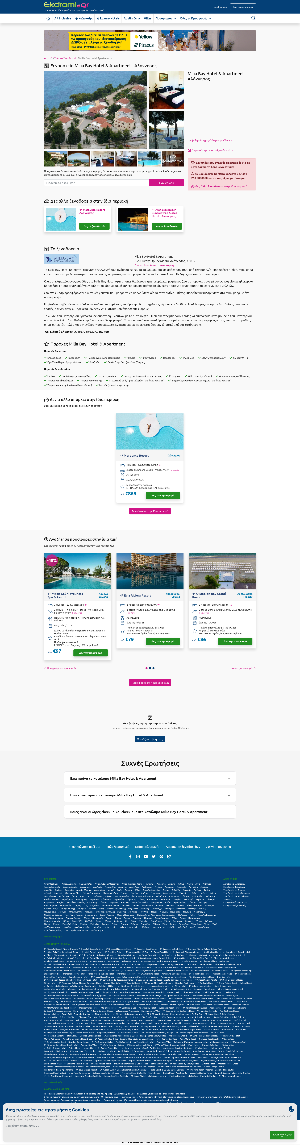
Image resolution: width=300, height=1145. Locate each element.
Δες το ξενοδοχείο (94, 226)
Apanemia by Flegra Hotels (173, 976)
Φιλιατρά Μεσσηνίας (129, 927)
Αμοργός (122, 886)
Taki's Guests (154, 1072)
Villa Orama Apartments (173, 1017)
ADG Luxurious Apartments (83, 986)
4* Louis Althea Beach (101, 1063)
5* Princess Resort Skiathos (74, 1001)
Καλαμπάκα (197, 896)
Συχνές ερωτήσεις (218, 846)
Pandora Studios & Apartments (58, 1069)
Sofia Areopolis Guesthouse (106, 1072)
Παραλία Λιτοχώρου (53, 918)
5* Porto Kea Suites (85, 1023)
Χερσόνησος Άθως (52, 930)
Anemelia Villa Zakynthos (186, 1060)
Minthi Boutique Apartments (57, 998)
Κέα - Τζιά (188, 899)
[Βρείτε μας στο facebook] (130, 856)
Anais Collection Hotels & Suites (229, 1017)
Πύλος (99, 921)
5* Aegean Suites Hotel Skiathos (226, 1057)
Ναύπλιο (187, 911)
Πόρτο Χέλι (77, 921)
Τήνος (207, 924)
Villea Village (228, 1038)
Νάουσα (164, 911)
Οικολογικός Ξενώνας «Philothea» (208, 995)
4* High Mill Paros (243, 973)
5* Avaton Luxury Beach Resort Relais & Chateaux (123, 1069)
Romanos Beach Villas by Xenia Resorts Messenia (67, 1072)
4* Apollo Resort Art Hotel (176, 995)
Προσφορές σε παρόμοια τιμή (150, 682)
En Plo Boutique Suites (102, 1041)
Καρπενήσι (119, 899)
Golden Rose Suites (191, 992)
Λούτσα (92, 908)
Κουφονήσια (156, 902)
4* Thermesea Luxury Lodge (172, 1026)
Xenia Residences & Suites (159, 1051)
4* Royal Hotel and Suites (195, 1007)
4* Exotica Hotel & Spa (173, 955)
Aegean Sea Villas (89, 1044)
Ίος (89, 896)
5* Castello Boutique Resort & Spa (158, 1029)
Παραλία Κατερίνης (207, 914)
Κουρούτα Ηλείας (140, 902)
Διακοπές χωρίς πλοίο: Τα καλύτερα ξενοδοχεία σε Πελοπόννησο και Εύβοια (149, 1093)
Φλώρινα (146, 927)
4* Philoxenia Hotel (200, 970)
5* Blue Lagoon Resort (230, 1076)
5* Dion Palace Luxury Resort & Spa (154, 958)
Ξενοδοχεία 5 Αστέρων (234, 883)
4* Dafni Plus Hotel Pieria (56, 1060)
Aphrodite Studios (240, 1004)
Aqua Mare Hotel (188, 1038)
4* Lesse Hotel (127, 967)
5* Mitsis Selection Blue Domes (59, 1026)
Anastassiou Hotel (147, 1007)
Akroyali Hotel (90, 979)
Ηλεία (193, 893)
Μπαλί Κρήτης (75, 911)
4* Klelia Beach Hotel (54, 961)
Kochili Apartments (212, 992)
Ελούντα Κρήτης (110, 893)
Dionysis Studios (109, 992)
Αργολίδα (193, 886)
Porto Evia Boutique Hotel (173, 973)
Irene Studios (206, 964)
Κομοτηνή (92, 902)
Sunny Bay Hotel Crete (119, 1004)
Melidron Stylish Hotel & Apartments (148, 1076)
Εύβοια (144, 893)
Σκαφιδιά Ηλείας (70, 924)
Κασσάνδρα (152, 899)
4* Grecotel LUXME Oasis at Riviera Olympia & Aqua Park (135, 970)
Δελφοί (47, 893)
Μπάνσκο (89, 911)
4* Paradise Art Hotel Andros (91, 970)
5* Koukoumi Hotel (241, 1026)
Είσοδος (222, 6)
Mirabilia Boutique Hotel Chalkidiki (150, 998)
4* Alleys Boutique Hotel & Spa (183, 1076)
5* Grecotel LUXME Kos (171, 948)
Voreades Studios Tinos (201, 1072)
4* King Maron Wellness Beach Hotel (89, 1004)
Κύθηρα (192, 902)
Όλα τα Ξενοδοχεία (66, 58)
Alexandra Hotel (108, 1007)
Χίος (66, 930)
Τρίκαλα (67, 927)
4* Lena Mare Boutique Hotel (204, 1035)
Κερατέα (200, 899)
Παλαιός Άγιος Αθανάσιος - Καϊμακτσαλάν (156, 914)
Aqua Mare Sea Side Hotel (221, 1001)
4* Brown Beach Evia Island (57, 967)
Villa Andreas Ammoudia (127, 1010)
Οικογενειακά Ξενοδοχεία (235, 902)
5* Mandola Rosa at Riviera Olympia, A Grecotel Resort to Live (73, 948)
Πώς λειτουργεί (118, 846)
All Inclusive (62, 18)
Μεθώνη (145, 908)
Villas (148, 18)
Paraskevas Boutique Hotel (126, 1029)
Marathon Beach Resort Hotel (199, 998)
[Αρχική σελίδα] (48, 18)
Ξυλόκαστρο (91, 914)
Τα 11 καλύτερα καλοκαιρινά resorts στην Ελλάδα (200, 1102)
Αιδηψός (207, 883)
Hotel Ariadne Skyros (148, 1054)
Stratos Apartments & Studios (111, 1023)
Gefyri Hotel (240, 1020)
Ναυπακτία (175, 911)
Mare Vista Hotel (144, 967)
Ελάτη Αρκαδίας (72, 893)
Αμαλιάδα (97, 886)
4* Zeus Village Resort (86, 1069)
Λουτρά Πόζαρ (51, 908)
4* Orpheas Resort (85, 1057)
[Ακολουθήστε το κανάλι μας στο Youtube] (146, 856)
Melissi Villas (228, 1044)
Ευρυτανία (155, 893)
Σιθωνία (208, 921)
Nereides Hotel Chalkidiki (134, 1072)
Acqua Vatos (215, 1007)
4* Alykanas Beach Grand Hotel (182, 964)
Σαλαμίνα (143, 921)
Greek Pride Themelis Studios (76, 1014)
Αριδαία (204, 886)
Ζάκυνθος (183, 893)
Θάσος (213, 893)
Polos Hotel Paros (226, 1023)
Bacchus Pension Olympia (172, 1004)
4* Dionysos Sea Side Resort (83, 1054)
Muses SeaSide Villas (222, 973)
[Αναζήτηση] (253, 18)
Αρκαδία (48, 890)
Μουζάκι (62, 911)
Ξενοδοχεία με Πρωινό (234, 890)
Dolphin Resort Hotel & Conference (131, 1063)
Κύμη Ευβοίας (50, 905)
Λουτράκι (81, 908)
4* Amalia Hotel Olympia (102, 976)
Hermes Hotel (243, 1023)
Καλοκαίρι (85, 18)
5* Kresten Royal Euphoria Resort (192, 1032)
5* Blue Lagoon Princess (222, 958)
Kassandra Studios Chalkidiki (88, 1076)
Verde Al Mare (164, 1020)
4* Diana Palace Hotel (226, 982)
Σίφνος (56, 924)
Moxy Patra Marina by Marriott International (137, 976)
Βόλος (137, 890)
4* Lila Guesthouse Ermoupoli (58, 1076)
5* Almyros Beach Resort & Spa (59, 1032)
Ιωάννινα (98, 896)
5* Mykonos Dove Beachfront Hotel (61, 1044)
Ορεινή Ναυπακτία (125, 914)
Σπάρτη (124, 924)
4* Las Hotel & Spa (127, 1007)
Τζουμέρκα (196, 924)
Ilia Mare (72, 1017)
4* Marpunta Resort (125, 973)
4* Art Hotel (193, 1044)
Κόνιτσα (103, 902)
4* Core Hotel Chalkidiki (153, 1001)
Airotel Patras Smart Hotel (230, 989)
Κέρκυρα (211, 899)
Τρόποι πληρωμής (147, 846)
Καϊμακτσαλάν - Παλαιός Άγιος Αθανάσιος (134, 896)
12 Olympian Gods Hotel (192, 967)
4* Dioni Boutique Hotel (231, 979)
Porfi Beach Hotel (105, 1057)
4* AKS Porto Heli (76, 958)
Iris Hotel (72, 989)
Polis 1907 (203, 1057)
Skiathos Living (51, 1001)
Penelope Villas (164, 1041)
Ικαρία (82, 896)
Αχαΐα (119, 890)
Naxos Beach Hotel (85, 1032)
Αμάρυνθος (110, 886)
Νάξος (154, 911)
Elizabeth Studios (52, 973)
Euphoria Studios (208, 1076)
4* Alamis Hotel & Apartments (127, 1014)
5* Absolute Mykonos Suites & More (61, 995)
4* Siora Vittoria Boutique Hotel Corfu (150, 989)
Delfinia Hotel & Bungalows (131, 1051)
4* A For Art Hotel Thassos (121, 995)
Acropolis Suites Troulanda (186, 1020)
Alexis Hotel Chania (178, 1035)
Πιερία (183, 918)
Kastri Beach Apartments (175, 1072)
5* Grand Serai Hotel (160, 952)
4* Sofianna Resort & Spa (76, 1063)
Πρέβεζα (89, 921)
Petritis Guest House (229, 1010)
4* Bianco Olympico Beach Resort (60, 955)
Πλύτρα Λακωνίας (52, 921)
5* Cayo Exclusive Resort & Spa (58, 1023)
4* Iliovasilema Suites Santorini (93, 989)
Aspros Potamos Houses (140, 1060)
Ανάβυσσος (147, 886)
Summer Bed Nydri (163, 1060)
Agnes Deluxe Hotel (121, 1017)
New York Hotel (162, 1023)
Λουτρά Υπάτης (67, 908)
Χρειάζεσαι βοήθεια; (150, 739)
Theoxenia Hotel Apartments (229, 964)
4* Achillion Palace (181, 1023)
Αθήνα (181, 883)
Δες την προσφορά (162, 495)
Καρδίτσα (94, 899)
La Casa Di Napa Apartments (57, 1010)
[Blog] (169, 856)
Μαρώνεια (133, 908)
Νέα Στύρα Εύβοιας (53, 914)
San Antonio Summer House (100, 1010)
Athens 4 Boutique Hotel (199, 1017)
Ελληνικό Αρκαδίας (91, 893)
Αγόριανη (161, 883)
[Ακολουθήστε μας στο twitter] (153, 856)
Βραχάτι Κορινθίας (151, 890)
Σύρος (173, 924)
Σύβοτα (156, 924)
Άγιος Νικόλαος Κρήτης (132, 883)
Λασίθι (136, 905)
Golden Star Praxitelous (55, 976)
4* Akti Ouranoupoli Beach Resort (60, 1007)
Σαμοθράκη (156, 921)
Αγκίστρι (150, 883)
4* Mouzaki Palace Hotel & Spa (104, 964)
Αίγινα (190, 883)
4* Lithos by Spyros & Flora (139, 1044)
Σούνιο (115, 924)
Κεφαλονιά (49, 902)
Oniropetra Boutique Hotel (149, 979)
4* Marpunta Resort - (92, 211)
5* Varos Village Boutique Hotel (170, 1044)
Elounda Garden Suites (90, 1035)
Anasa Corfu (228, 1029)
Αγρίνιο (171, 883)
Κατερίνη (177, 899)
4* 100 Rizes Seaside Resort (131, 986)
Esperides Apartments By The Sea (186, 1014)
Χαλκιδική (182, 927)
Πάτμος (117, 918)
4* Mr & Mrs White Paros (156, 1014)
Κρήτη (168, 902)
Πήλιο (174, 918)
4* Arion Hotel (181, 958)
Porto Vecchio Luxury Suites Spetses (167, 1069)
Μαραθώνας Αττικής (116, 908)
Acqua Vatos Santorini (153, 992)
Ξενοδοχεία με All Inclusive (236, 896)
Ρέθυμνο (118, 921)
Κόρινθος (114, 902)
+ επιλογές (174, 470)
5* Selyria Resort (189, 961)
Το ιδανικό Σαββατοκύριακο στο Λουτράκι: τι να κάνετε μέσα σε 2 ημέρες (78, 1093)
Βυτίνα (166, 890)
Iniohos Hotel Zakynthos (55, 1051)
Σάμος (167, 921)
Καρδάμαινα (67, 899)
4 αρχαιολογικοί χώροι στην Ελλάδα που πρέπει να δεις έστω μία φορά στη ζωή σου (83, 1102)
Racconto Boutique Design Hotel (105, 1001)
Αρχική (48, 58)
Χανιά (192, 927)
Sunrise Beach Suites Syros (230, 1051)
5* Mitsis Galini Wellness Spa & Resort (62, 952)
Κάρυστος (131, 899)
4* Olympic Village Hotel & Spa (214, 961)
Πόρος (66, 921)
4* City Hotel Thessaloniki (56, 992)
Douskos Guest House (78, 1041)
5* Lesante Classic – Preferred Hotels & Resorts (138, 1057)
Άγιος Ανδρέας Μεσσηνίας (107, 883)
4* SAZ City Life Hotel (148, 973)
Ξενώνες (227, 899)
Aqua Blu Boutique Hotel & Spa (77, 1038)
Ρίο (126, 921)
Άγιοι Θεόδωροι (51, 883)
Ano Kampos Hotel (53, 1020)
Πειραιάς (148, 918)
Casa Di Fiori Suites (151, 1048)
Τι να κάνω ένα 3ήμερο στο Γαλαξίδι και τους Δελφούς (222, 1096)
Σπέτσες (134, 924)
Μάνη (101, 908)
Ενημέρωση (166, 182)
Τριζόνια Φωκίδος (52, 927)
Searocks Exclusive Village (149, 995)
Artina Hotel (172, 1001)
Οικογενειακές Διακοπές (234, 905)
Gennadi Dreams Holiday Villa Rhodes (232, 1072)
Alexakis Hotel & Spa (91, 1020)
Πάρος (109, 918)
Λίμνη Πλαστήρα (194, 905)
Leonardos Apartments (158, 986)
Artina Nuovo (50, 1029)
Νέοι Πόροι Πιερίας (73, 914)
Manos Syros (232, 995)
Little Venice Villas (52, 1063)
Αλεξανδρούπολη (52, 886)
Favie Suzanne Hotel (78, 976)
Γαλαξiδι (176, 890)
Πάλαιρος (182, 914)
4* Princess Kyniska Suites (145, 1004)
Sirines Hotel (50, 982)
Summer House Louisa (113, 1020)
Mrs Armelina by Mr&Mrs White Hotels (117, 1054)
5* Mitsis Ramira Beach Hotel (215, 1026)
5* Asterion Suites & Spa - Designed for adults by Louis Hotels (124, 1038)
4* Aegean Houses (131, 1048)
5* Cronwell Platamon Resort (187, 952)
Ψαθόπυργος (97, 930)
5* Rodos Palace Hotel (199, 973)
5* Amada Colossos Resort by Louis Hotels (64, 1066)
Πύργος (108, 921)
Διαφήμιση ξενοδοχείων (183, 846)
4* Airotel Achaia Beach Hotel (230, 955)
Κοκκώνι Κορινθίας (76, 902)
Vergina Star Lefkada (207, 1010)
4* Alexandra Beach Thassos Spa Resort (92, 998)
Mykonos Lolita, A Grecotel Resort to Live (220, 1060)
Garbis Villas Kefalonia (54, 989)
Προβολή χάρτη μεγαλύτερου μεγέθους (209, 140)
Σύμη (164, 924)
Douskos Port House (184, 982)
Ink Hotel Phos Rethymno (98, 1066)
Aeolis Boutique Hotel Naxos (177, 979)
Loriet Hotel (241, 1001)
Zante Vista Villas (159, 1063)
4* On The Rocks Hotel (171, 1054)
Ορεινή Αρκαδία (106, 914)
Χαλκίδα (171, 927)
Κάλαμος (185, 896)
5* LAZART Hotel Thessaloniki (141, 1020)
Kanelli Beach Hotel (78, 964)
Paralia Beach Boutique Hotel (85, 992)
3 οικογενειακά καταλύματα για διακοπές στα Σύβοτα (149, 1102)
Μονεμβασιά (50, 911)
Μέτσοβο (192, 908)
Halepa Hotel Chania (220, 1048)
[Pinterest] (161, 856)
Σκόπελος (94, 924)
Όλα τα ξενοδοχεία (53, 1082)
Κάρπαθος (106, 899)
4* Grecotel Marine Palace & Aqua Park (203, 948)
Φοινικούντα (159, 927)
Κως (86, 905)
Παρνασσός (97, 918)
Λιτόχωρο (209, 905)
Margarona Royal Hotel (74, 973)
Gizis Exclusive (83, 1026)
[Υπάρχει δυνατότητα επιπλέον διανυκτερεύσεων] (160, 465)
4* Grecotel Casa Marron (145, 948)
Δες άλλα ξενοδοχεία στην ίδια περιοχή (221, 186)
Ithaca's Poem (175, 998)
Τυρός (106, 927)
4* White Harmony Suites (112, 1044)
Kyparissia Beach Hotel (169, 1007)
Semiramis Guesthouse (204, 989)
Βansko (128, 890)
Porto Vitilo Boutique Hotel (101, 973)
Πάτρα (127, 918)
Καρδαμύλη (81, 899)
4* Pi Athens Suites (101, 1014)
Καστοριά (165, 899)
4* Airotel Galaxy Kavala (205, 979)
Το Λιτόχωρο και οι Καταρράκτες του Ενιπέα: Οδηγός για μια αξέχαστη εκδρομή (157, 1096)
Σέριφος (189, 921)
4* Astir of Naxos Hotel (55, 1048)
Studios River (193, 1004)
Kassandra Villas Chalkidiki (116, 1076)
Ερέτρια (124, 893)
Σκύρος (105, 924)
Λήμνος (180, 905)
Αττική (111, 890)
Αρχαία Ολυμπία (83, 890)
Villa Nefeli (194, 1026)
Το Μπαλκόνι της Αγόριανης (93, 995)
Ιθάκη (74, 896)
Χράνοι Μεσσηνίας (79, 930)
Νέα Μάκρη (199, 911)
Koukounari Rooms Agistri (56, 1004)
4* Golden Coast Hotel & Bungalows (95, 955)
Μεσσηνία (169, 908)
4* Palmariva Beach (82, 967)
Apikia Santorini (123, 1041)
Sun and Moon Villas (150, 1010)
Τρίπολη (97, 927)
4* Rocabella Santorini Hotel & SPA (60, 1035)
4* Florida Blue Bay (199, 958)
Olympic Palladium (210, 1044)
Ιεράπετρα (64, 896)
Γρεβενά (197, 890)
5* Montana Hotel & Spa (137, 952)
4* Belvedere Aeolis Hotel (193, 1001)
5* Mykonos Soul (238, 1041)
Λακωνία (126, 905)
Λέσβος (159, 905)
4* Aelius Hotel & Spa (181, 989)
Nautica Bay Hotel (211, 952)
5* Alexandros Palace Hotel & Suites (121, 1035)
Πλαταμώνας (194, 918)
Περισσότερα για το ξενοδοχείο (211, 150)
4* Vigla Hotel (201, 1048)
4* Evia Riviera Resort (54, 958)
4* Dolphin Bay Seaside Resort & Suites (159, 961)
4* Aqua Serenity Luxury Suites (184, 1063)
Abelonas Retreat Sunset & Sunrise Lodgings (134, 1066)
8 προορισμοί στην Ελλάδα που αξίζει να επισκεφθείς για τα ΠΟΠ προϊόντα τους (81, 1096)
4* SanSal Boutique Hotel (140, 1023)
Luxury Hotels (109, 18)
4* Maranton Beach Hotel (123, 958)
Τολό (214, 924)
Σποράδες (145, 924)
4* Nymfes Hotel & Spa (241, 970)
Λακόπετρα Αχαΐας (110, 905)
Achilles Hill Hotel (107, 986)
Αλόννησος (85, 886)
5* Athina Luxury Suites (204, 1023)
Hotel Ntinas (229, 992)
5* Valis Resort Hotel (92, 952)
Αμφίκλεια (134, 886)
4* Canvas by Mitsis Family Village (157, 1032)
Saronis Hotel (172, 992)
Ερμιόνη (135, 893)
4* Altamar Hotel (220, 970)
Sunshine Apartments (130, 992)
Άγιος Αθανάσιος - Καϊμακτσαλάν (77, 883)
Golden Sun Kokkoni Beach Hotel (59, 970)
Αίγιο (197, 883)
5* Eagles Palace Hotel (108, 1048)
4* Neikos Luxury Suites (200, 986)
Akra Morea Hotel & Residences (221, 967)
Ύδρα (114, 927)
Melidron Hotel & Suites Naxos (219, 1014)
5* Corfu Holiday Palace (55, 964)
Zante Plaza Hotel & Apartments (123, 961)
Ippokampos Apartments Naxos (177, 1048)
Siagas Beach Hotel (156, 964)
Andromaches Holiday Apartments (211, 1041)
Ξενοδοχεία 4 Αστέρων (234, 886)
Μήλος (202, 908)
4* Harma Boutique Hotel (189, 1029)
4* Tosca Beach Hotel (149, 955)
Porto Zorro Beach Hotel (105, 967)
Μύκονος (121, 911)
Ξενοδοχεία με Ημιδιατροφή (236, 893)
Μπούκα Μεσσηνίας (105, 911)
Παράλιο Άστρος (73, 918)
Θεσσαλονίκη (50, 896)
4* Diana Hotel (179, 986)
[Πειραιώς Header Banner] (150, 40)
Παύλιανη (137, 918)
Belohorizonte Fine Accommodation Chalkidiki (179, 1066)
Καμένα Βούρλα (51, 899)
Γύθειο (207, 890)
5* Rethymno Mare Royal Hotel (59, 1057)
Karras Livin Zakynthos (81, 1060)
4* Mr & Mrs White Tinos (166, 967)
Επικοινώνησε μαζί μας (85, 846)
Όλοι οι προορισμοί (53, 936)
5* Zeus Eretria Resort (126, 955)
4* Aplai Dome (217, 1032)
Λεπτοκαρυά (147, 905)
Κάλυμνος (210, 896)
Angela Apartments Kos (204, 1051)
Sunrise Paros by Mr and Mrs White (217, 1054)
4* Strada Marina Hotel (55, 1041)
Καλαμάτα (174, 896)
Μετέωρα (180, 908)
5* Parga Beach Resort (235, 1007)
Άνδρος (158, 886)
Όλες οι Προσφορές (194, 18)
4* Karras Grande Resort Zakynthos (116, 979)
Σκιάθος (84, 924)
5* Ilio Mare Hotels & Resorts (200, 955)
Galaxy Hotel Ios (51, 1014)
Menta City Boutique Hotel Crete (179, 1057)
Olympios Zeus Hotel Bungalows (94, 1017)
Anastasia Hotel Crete (228, 1063)
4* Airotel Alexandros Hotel (215, 1004)
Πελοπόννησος (162, 918)
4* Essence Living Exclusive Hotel (178, 1010)
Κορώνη (125, 902)
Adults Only (132, 18)
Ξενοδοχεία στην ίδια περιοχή (150, 511)
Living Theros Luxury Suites (153, 1035)
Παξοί (192, 914)
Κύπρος (77, 905)
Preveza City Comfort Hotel (146, 1017)
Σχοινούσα (184, 924)
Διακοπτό (58, 893)
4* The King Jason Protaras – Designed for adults (210, 1069)
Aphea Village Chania (214, 1066)
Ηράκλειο (203, 893)
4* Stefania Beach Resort (176, 970)
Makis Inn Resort (211, 1029)
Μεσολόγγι (157, 908)
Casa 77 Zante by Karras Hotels (216, 1020)
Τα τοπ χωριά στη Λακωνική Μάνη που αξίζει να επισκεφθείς (72, 1099)
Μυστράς (132, 911)
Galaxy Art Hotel (131, 1001)
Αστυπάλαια (99, 890)
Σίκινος (47, 924)
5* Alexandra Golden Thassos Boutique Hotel (80, 982)
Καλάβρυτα (161, 896)
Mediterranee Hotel (88, 1007)
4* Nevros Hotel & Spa (54, 1017)
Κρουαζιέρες (180, 902)
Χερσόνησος (204, 927)
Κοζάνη (60, 902)
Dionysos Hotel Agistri (208, 1038)
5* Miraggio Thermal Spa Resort (157, 982)
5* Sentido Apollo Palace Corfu (96, 1029)
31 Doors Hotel (71, 1020)
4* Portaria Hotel (205, 982)
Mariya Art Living (52, 1038)
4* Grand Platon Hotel (97, 958)
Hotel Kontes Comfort (166, 1038)
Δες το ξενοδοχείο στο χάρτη (154, 265)
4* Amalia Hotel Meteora (56, 986)
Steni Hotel (78, 1010)
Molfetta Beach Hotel (144, 1041)
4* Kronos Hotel (97, 961)
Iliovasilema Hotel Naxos (55, 1054)
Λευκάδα (170, 905)
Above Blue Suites (112, 982)
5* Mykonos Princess (69, 1029)
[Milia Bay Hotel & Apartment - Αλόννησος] (95, 109)
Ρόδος (134, 921)
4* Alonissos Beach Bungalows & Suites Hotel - (164, 213)
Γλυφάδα (186, 890)
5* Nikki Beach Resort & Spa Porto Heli (62, 979)
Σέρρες (199, 921)
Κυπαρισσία (65, 905)
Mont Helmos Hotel (223, 986)
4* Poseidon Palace (114, 952)
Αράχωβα (181, 886)
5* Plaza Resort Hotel (103, 1026)
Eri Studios (241, 1029)
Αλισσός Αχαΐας (70, 886)
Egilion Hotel (245, 982)
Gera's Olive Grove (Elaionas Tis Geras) (234, 998)
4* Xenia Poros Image (77, 961)
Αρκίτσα (58, 890)
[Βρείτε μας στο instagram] (138, 856)
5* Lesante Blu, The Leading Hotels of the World (92, 1051)
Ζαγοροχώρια (169, 893)
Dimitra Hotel (208, 1063)
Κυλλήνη (203, 902)
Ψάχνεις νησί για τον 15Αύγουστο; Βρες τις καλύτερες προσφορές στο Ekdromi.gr (141, 1099)
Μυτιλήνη (144, 911)
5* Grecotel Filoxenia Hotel (118, 948)
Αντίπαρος (169, 886)
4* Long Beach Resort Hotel (236, 952)
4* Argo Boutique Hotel (127, 1026)
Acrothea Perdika (122, 998)
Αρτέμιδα (69, 890)
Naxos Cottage (192, 1054)
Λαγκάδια (94, 905)
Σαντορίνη (177, 921)
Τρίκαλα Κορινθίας (81, 927)
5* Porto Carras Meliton (133, 964)
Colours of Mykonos (183, 1041)
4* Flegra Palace (148, 1026)
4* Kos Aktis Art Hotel (128, 1032)
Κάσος (141, 899)
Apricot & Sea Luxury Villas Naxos (110, 1060)
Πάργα (87, 918)
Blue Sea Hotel (224, 976)
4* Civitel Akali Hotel (230, 1035)
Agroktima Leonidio (120, 989)
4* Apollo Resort (182, 1051)
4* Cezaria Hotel (132, 982)
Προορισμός (164, 18)
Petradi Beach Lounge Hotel (82, 1048)
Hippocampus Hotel (106, 1032)
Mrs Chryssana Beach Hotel (201, 976)
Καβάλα (108, 896)
